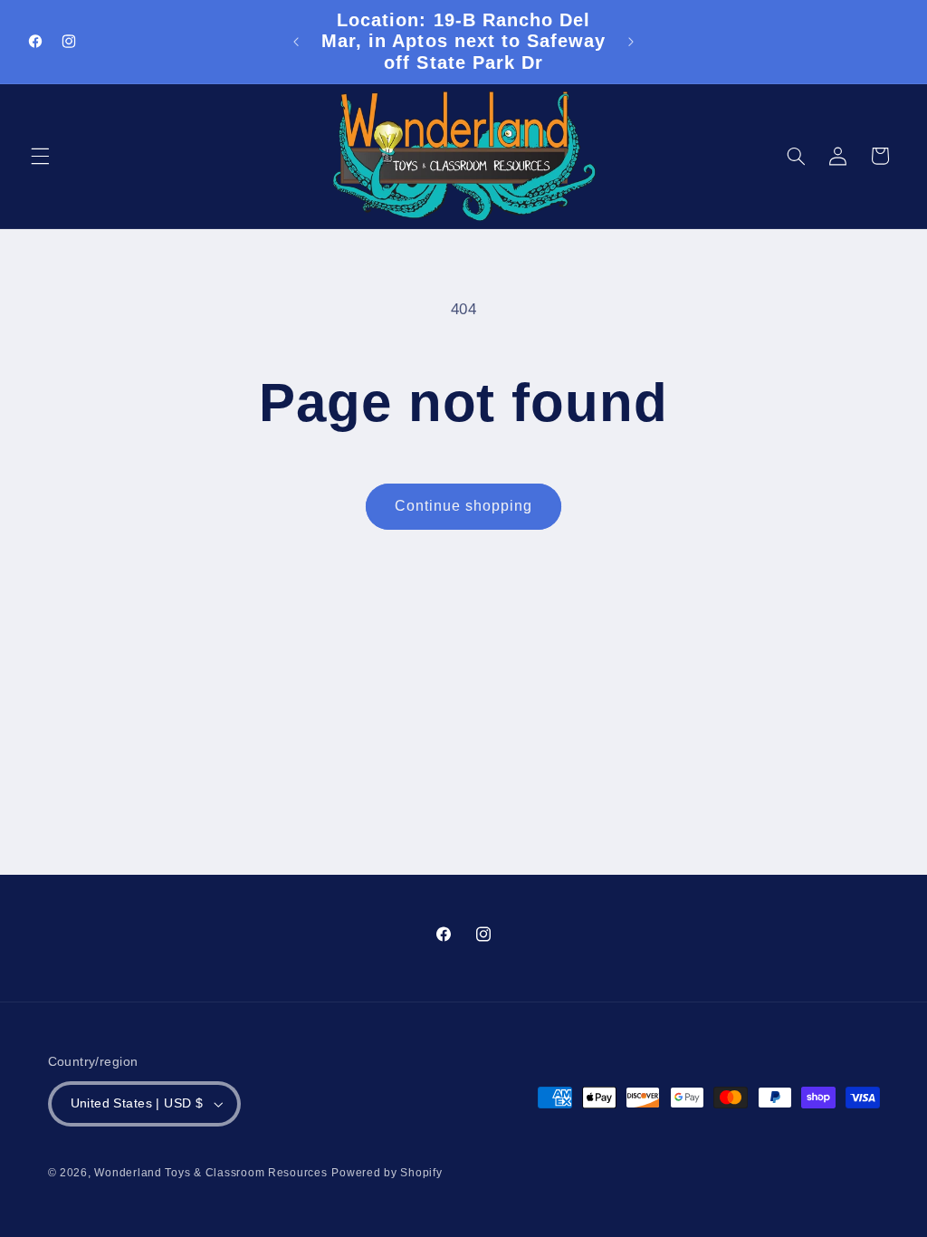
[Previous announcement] (296, 42)
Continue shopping (464, 505)
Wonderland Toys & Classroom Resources (210, 1172)
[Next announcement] (631, 42)
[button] (40, 156)
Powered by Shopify (386, 1172)
